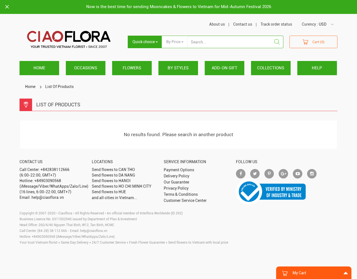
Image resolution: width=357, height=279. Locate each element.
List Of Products (59, 86)
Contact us (242, 24)
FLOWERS (132, 67)
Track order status (276, 24)
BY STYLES (178, 67)
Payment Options (179, 170)
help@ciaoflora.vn (93, 231)
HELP (317, 67)
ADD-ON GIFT (224, 67)
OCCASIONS (85, 67)
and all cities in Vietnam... (114, 197)
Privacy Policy (176, 188)
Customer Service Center (185, 200)
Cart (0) (318, 41)
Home (39, 67)
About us (217, 24)
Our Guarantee (176, 182)
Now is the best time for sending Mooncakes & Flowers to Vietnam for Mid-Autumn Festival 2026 (178, 6)
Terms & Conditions (181, 194)
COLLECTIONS (270, 67)
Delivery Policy (176, 176)
